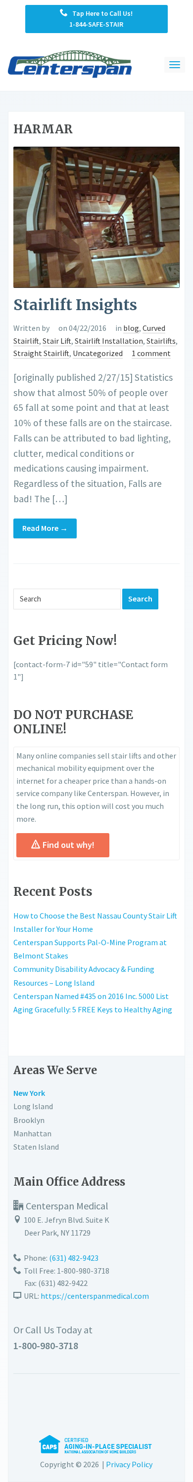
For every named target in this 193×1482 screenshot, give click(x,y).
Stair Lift (57, 341)
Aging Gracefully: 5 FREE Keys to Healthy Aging (92, 1009)
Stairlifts (161, 341)
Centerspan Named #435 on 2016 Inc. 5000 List (91, 996)
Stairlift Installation (109, 341)
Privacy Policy (129, 1464)
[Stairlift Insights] (96, 216)
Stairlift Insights (75, 304)
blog (131, 328)
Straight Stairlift (41, 353)
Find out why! (69, 844)
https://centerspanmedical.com (95, 1296)
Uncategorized (98, 353)
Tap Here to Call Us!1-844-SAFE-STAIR (100, 19)
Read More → (45, 528)
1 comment (151, 353)
